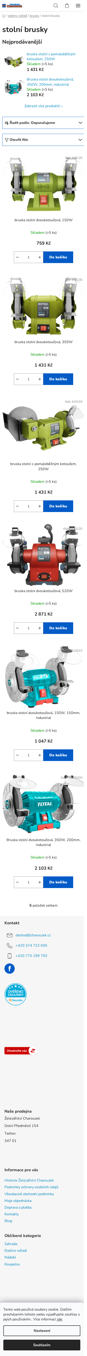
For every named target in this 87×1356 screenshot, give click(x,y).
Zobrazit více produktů (42, 106)
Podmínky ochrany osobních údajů (31, 1187)
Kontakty (11, 1214)
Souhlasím (41, 1345)
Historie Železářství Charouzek (29, 1180)
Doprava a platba (17, 1207)
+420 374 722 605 (31, 945)
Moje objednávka (17, 1200)
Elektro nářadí (15, 1250)
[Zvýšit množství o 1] (39, 257)
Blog (8, 1220)
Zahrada (10, 1243)
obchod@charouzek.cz (33, 935)
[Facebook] (9, 968)
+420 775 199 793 (31, 955)
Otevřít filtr (19, 139)
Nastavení (42, 1330)
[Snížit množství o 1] (17, 257)
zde (59, 1319)
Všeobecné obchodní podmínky (29, 1194)
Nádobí (10, 1257)
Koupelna (12, 1264)
